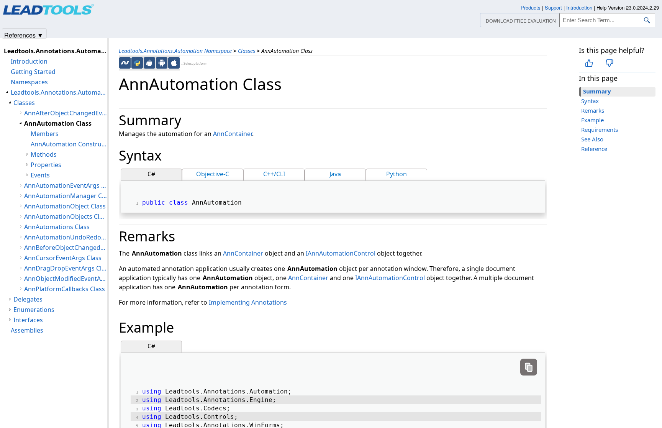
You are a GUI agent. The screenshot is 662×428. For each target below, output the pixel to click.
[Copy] (528, 367)
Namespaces (29, 82)
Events (40, 175)
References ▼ (23, 35)
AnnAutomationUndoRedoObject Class (65, 237)
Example (592, 120)
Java (335, 174)
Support (553, 7)
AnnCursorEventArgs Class (63, 258)
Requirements (599, 129)
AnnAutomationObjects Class (65, 216)
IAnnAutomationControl (340, 253)
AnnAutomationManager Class (65, 196)
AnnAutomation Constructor (69, 144)
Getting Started (33, 71)
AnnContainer (232, 134)
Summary (597, 91)
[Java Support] (149, 63)
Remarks (592, 110)
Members (45, 134)
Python (396, 174)
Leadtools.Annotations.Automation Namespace (175, 50)
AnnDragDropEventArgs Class (65, 268)
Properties (46, 165)
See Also (592, 139)
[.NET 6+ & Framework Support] (125, 63)
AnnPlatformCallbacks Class (64, 289)
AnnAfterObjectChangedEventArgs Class (65, 113)
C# (151, 174)
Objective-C (212, 174)
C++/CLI (274, 174)
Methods (44, 154)
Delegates (28, 299)
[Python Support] (137, 63)
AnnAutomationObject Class (65, 206)
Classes (246, 50)
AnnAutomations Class (57, 227)
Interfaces (28, 320)
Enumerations (33, 309)
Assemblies (27, 330)
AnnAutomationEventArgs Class (65, 185)
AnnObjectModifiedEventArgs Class (65, 278)
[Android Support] (161, 63)
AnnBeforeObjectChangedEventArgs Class (65, 247)
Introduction (29, 61)
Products (531, 7)
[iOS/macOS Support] (174, 63)
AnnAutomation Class (58, 123)
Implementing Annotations (248, 302)
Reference (594, 149)
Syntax (590, 101)
